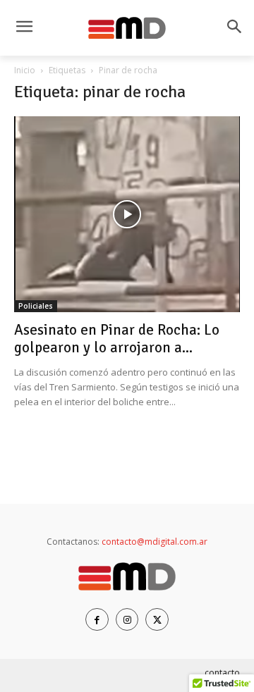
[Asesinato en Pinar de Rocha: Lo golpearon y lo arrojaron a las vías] (127, 214)
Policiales (35, 306)
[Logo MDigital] (127, 28)
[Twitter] (157, 619)
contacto (222, 673)
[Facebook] (97, 619)
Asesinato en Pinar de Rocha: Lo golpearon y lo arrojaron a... (116, 339)
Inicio (24, 70)
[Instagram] (127, 619)
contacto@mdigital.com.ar (154, 542)
